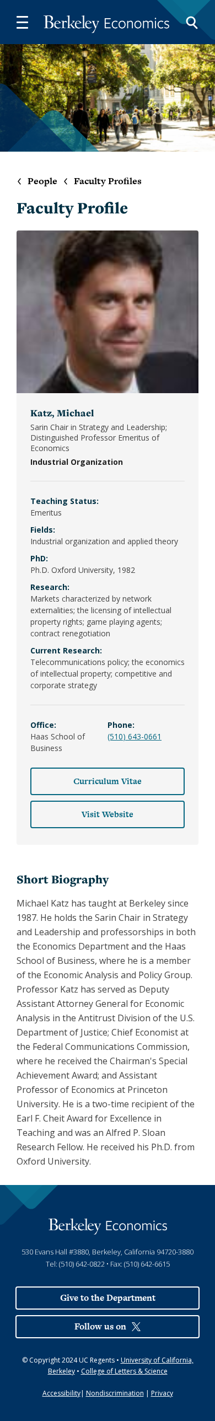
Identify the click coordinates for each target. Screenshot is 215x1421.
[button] (22, 22)
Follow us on (100, 1326)
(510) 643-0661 (135, 736)
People (42, 181)
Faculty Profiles (108, 181)
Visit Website (107, 814)
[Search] (191, 22)
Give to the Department (107, 1297)
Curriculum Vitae (107, 781)
